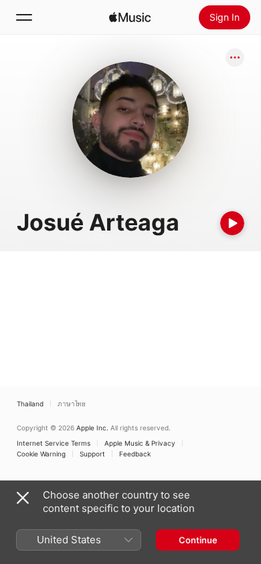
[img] (130, 17)
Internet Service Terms (53, 443)
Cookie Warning (41, 453)
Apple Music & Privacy (139, 443)
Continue (198, 540)
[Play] (232, 223)
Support (92, 453)
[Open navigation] (24, 17)
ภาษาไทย (72, 403)
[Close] (23, 498)
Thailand (30, 403)
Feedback (135, 453)
